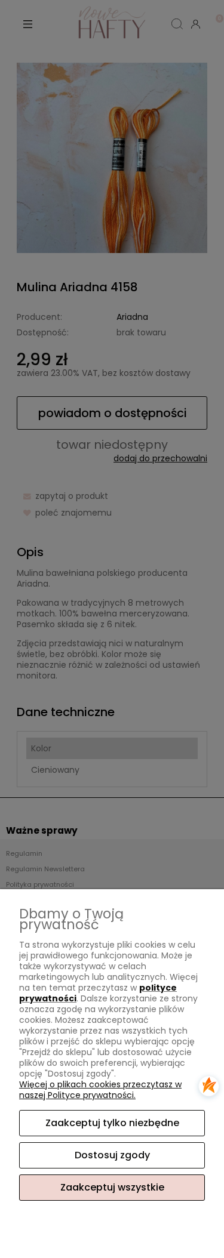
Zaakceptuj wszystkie (112, 1187)
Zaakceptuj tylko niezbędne (112, 1123)
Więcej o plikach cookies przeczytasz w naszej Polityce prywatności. (100, 1089)
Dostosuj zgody (112, 1155)
